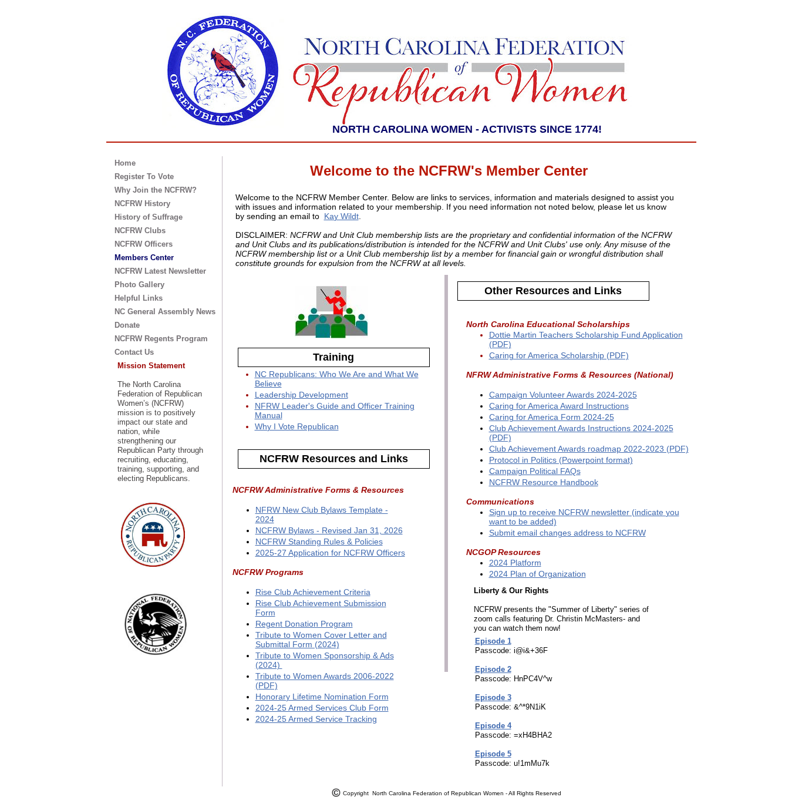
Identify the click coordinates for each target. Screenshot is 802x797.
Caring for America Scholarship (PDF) (559, 355)
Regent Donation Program (304, 623)
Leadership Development (301, 394)
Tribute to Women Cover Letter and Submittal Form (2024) (321, 639)
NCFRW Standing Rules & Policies (319, 541)
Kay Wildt (341, 216)
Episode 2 (493, 669)
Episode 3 (493, 697)
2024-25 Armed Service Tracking (316, 719)
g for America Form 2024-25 (561, 417)
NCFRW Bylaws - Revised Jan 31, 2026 (329, 530)
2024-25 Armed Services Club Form (322, 707)
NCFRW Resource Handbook (543, 482)
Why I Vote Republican (297, 426)
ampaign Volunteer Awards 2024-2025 (566, 394)
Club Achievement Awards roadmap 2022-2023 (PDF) (589, 448)
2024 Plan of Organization (537, 574)
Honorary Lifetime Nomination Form (322, 696)
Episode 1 (493, 641)
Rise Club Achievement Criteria (312, 592)
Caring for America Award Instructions (559, 406)
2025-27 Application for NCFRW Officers (330, 552)
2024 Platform (515, 562)
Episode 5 (493, 753)
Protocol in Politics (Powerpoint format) (561, 460)
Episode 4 (493, 725)
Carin (499, 417)
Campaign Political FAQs (535, 471)
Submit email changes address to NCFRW (567, 532)
